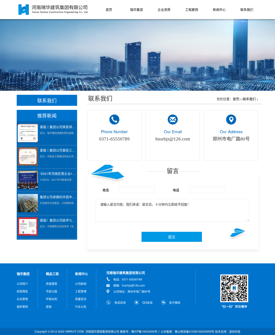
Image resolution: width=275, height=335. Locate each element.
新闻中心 (219, 9)
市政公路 (51, 291)
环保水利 (51, 299)
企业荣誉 (22, 299)
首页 (109, 9)
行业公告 (80, 306)
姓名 (106, 190)
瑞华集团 (136, 9)
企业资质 (164, 9)
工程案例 (191, 9)
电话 (176, 190)
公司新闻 (80, 283)
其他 (49, 306)
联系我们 (246, 9)
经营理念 (22, 291)
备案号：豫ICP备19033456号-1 (140, 331)
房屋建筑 (51, 283)
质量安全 (80, 299)
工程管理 (80, 291)
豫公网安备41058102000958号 (194, 331)
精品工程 (52, 273)
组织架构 (22, 306)
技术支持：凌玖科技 (227, 331)
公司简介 (22, 283)
